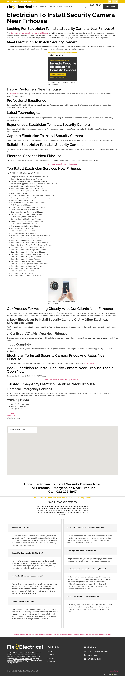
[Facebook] (109, 1)
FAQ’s (59, 7)
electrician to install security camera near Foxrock (92, 635)
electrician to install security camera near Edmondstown (35, 635)
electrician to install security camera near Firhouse (29, 33)
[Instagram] (113, 1)
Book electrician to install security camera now (62, 380)
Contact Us (68, 7)
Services (52, 7)
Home (35, 7)
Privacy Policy (113, 671)
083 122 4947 (89, 363)
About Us (43, 7)
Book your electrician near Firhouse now (62, 164)
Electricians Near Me (64, 635)
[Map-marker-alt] (116, 1)
